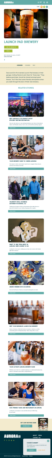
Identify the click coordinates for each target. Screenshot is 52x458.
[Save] (41, 7)
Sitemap (31, 455)
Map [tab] (34, 65)
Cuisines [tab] (27, 65)
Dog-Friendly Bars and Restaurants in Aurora (25, 408)
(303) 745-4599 (8, 56)
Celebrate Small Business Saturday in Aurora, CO (18, 203)
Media (40, 435)
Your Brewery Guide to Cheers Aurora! (23, 161)
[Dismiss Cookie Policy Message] (48, 441)
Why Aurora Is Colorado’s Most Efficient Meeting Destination (21, 119)
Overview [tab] (20, 65)
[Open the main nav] (47, 2)
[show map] (44, 7)
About (35, 435)
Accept (31, 450)
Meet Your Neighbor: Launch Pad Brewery (23, 326)
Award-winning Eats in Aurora (19, 287)
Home (38, 6)
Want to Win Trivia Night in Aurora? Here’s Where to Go (19, 245)
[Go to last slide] (6, 23)
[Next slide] (46, 23)
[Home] (9, 2)
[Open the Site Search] (44, 2)
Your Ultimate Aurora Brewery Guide (22, 367)
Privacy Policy (25, 455)
